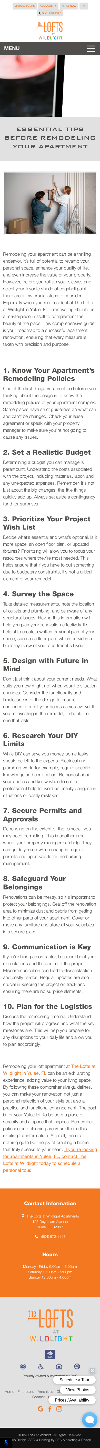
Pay (84, 6)
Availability (48, 6)
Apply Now (69, 6)
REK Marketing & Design (73, 1440)
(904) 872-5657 (51, 13)
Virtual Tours (25, 6)
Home (9, 1392)
